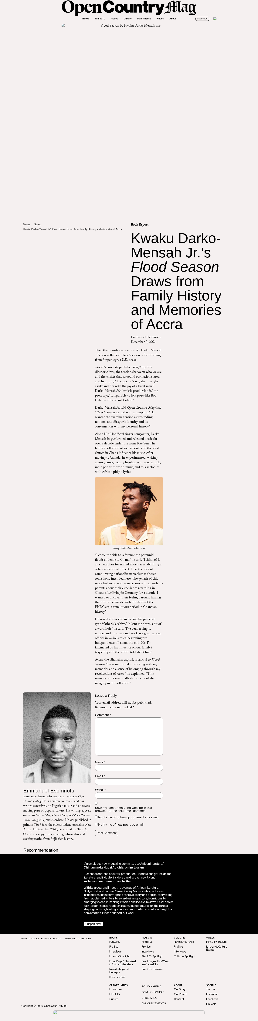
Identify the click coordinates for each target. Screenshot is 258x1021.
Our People (180, 994)
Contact (179, 999)
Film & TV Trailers (216, 942)
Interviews (115, 951)
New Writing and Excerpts (119, 971)
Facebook (212, 999)
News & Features (184, 942)
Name (100, 762)
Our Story (179, 989)
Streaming (149, 997)
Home (26, 224)
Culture (113, 999)
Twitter (210, 989)
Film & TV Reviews (152, 969)
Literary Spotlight (119, 956)
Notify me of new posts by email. (121, 824)
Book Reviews (117, 977)
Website (100, 789)
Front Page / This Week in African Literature (123, 963)
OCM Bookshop (153, 992)
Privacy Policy (30, 938)
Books (37, 224)
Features (114, 942)
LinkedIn (211, 1004)
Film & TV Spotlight (153, 956)
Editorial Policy (51, 938)
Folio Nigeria (151, 986)
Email (100, 776)
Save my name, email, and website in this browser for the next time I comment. (123, 809)
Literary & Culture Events (216, 948)
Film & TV (114, 994)
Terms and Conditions (77, 938)
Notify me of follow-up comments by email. (128, 817)
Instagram (212, 994)
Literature (115, 989)
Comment (103, 714)
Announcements (154, 1003)
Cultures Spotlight (184, 956)
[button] (85, 19)
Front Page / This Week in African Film (155, 963)
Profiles (113, 947)
